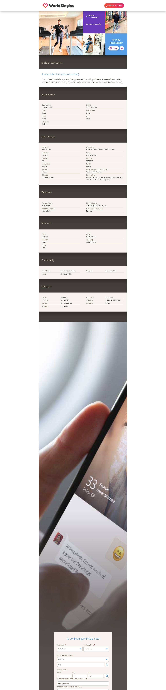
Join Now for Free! (114, 5)
